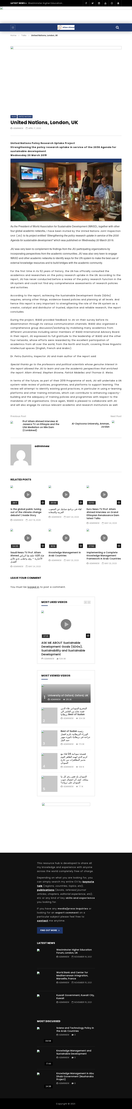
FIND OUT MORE (49, 930)
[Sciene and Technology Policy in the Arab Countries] (45, 1035)
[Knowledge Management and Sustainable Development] (45, 1058)
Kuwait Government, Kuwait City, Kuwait (75, 997)
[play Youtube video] (66, 161)
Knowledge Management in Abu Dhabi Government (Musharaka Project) (75, 1076)
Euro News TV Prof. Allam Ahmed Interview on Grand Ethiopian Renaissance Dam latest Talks (103, 514)
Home (13, 35)
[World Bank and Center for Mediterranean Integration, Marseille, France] (45, 980)
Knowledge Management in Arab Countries (65, 554)
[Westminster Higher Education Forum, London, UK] (45, 957)
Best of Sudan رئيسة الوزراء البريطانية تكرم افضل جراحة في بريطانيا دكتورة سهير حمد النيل (75, 735)
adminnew (18, 128)
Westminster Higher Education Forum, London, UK (46, 3)
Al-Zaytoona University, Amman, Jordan (90, 425)
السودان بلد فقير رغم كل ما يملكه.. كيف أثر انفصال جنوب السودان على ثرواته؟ (74, 779)
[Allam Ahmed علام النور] (66, 27)
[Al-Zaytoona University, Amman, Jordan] (117, 425)
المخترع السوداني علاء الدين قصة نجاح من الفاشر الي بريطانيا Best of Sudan (74, 711)
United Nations (25, 116)
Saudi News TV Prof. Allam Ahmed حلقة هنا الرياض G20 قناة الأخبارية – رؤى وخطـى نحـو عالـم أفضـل (27, 557)
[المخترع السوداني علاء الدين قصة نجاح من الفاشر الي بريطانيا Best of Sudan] (49, 716)
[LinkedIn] (99, 3)
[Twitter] (92, 3)
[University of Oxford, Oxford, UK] (66, 693)
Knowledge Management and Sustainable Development (73, 1052)
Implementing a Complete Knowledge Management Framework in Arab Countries (104, 555)
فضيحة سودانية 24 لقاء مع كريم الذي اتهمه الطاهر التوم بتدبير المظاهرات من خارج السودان (74, 758)
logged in (33, 587)
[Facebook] (86, 3)
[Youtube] (105, 3)
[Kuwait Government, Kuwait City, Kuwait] (45, 1002)
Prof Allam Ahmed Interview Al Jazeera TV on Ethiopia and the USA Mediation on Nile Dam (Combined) (41, 426)
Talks (23, 35)
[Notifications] (118, 3)
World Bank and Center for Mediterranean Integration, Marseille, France (72, 975)
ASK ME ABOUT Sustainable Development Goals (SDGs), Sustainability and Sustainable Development (63, 648)
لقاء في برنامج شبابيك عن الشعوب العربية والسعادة (65, 511)
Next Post (116, 416)
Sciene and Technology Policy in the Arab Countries (75, 1029)
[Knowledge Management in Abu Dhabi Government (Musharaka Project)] (45, 1081)
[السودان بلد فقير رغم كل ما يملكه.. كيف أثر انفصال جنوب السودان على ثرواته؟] (49, 784)
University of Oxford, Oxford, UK (68, 695)
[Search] (117, 27)
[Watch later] (112, 3)
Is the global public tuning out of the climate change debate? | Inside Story (25, 512)
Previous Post (18, 416)
